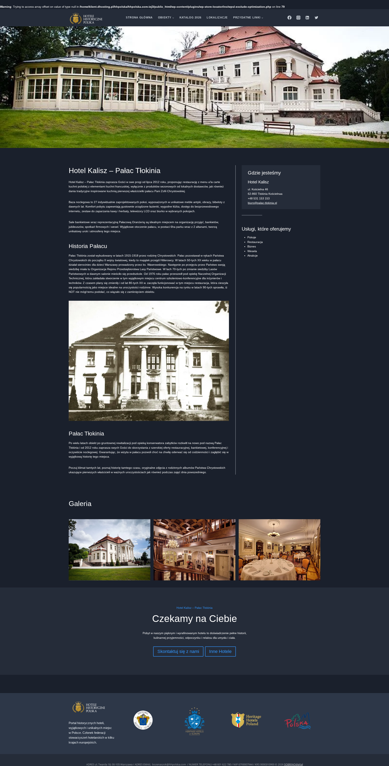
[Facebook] (289, 18)
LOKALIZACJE (217, 17)
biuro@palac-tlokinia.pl (262, 202)
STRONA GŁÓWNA (139, 17)
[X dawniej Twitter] (316, 18)
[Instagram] (298, 18)
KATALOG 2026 (191, 17)
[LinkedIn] (307, 18)
